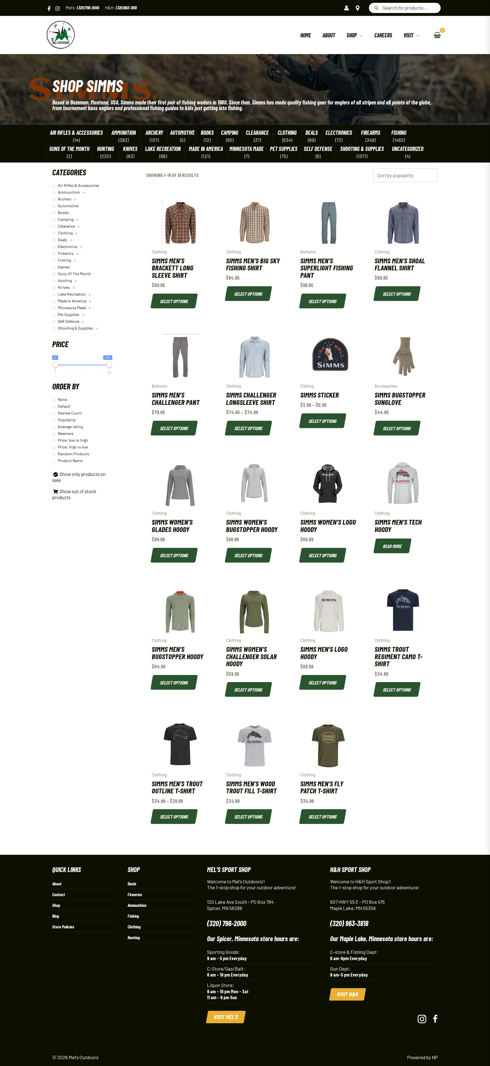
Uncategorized (407, 149)
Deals (311, 133)
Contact (58, 894)
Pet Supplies (283, 149)
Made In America (206, 149)
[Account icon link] (346, 7)
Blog (55, 915)
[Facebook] (49, 8)
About (57, 883)
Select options (174, 301)
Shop (56, 905)
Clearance (257, 133)
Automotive (182, 133)
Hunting (105, 149)
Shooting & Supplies (362, 149)
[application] (360, 35)
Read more (393, 546)
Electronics (339, 133)
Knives (130, 149)
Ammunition (123, 133)
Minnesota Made (246, 149)
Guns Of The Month (69, 149)
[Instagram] (57, 8)
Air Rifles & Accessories (76, 133)
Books (207, 133)
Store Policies (63, 926)
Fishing (398, 133)
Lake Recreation (163, 149)
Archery (154, 133)
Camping (229, 133)
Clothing (287, 133)
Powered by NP (422, 1057)
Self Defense (318, 149)
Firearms (370, 133)
